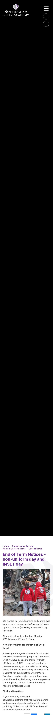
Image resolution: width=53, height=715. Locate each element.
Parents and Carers (22, 546)
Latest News (35, 549)
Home (6, 546)
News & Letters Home (14, 549)
